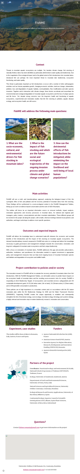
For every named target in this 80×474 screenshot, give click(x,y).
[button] (2, 2)
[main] (40, 23)
